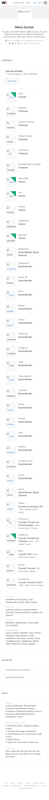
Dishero (21, 319)
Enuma (21, 475)
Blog (12, 783)
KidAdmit (22, 446)
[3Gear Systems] (11, 380)
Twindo (21, 404)
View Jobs (12, 81)
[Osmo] (10, 295)
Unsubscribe (16, 786)
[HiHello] (11, 507)
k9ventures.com (33, 43)
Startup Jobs (18, 3)
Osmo (20, 291)
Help (6, 783)
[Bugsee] (11, 310)
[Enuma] (11, 479)
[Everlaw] (11, 423)
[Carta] (10, 97)
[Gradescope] (11, 267)
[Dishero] (11, 324)
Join (34, 3)
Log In (40, 3)
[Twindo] (11, 408)
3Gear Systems (24, 376)
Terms (27, 783)
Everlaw (21, 418)
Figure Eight (23, 178)
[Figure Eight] (11, 182)
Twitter (19, 783)
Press (43, 786)
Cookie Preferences (31, 786)
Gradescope (23, 263)
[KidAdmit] (11, 451)
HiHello (21, 503)
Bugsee (21, 305)
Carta (20, 93)
